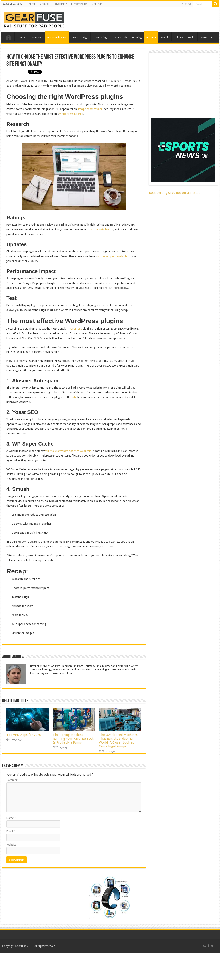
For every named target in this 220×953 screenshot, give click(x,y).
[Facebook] (186, 4)
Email (10, 831)
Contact (44, 3)
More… (204, 37)
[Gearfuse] (34, 19)
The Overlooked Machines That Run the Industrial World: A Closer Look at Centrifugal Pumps (118, 740)
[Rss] (182, 4)
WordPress (75, 328)
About (32, 3)
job (74, 397)
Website (11, 844)
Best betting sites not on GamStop (174, 193)
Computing (100, 37)
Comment (13, 780)
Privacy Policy (79, 3)
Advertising (60, 3)
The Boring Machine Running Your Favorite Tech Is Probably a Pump (73, 738)
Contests (97, 3)
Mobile (165, 37)
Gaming (137, 37)
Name (11, 818)
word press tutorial (71, 113)
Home (8, 36)
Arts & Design (80, 37)
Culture (178, 37)
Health (191, 37)
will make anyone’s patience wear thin (68, 450)
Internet (151, 37)
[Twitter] (190, 4)
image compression (90, 109)
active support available (112, 256)
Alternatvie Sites (57, 37)
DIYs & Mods (119, 37)
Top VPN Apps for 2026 (23, 735)
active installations (102, 229)
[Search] (215, 4)
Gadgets (37, 37)
